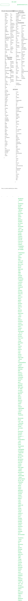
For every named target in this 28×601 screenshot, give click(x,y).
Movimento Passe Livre (20, 420)
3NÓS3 (20, 200)
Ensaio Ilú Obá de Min (6, 59)
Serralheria (20, 537)
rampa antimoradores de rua (21, 479)
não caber (14, 1)
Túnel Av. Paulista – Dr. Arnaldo (6, 115)
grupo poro (20, 313)
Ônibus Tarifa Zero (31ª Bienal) (6, 102)
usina (19, 570)
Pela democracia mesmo (7, 94)
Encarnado (20, 279)
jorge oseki (20, 357)
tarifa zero (20, 554)
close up (20, 242)
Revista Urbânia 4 (12, 77)
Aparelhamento (24, 71)
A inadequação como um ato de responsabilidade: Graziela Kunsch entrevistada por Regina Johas (20, 107)
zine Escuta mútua (6, 20)
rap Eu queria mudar (20, 485)
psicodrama (21, 472)
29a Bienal (20, 198)
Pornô (6, 141)
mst (22, 421)
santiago (20, 531)
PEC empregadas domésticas (21, 449)
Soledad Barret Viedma (20, 551)
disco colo (20, 264)
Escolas (6, 91)
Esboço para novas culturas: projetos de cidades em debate (12, 37)
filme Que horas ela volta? (20, 293)
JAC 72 (20, 333)
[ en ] (26, 4)
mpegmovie (7, 150)
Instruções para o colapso (20, 326)
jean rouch (20, 338)
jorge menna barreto (19, 354)
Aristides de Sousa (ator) (20, 223)
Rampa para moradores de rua (7, 137)
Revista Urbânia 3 (12, 81)
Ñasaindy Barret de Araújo (20, 425)
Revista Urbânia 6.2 (12, 63)
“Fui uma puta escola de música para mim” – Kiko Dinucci (17, 70)
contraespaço (21, 252)
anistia (19, 216)
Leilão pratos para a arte (6, 146)
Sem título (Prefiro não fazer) (6, 127)
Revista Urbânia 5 (12, 73)
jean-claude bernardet (20, 341)
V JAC (19, 582)
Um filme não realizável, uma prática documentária (19, 149)
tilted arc (20, 565)
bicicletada (20, 226)
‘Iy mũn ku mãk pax (11, 16)
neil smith (20, 428)
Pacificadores (21, 439)
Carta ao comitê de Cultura (17, 94)
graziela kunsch (21, 4)
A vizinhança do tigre (20, 203)
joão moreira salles (20, 346)
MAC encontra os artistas (20, 390)
